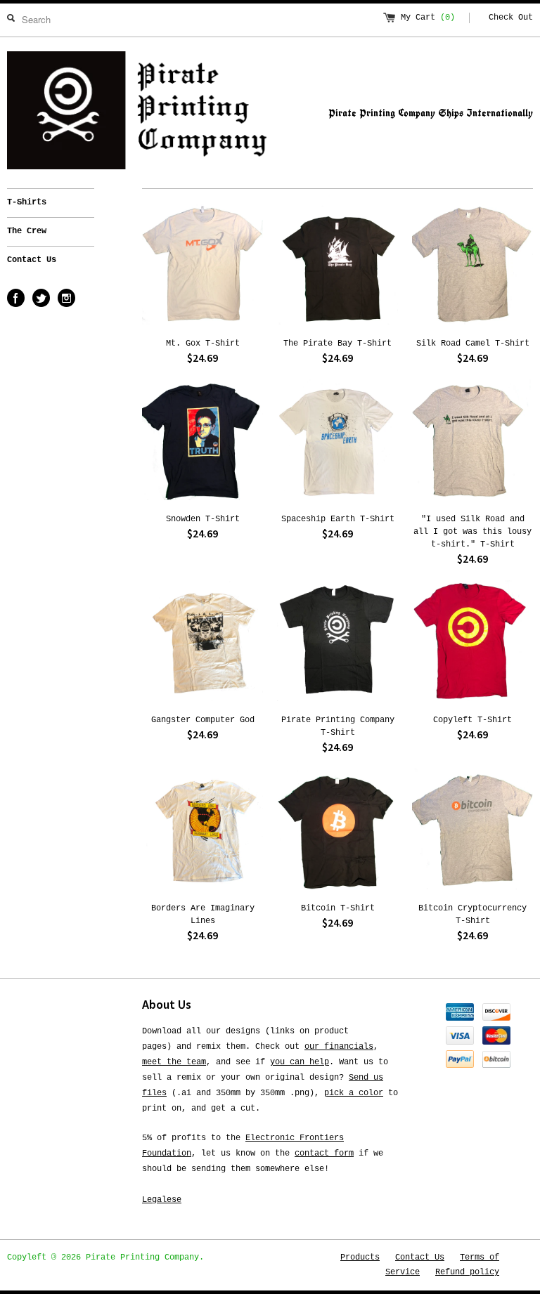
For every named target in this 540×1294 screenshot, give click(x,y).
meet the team (174, 1062)
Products (360, 1257)
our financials (338, 1047)
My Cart (428, 17)
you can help (299, 1062)
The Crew (26, 231)
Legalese (161, 1200)
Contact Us (31, 260)
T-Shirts (26, 202)
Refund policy (467, 1272)
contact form (324, 1153)
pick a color (353, 1093)
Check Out (511, 17)
